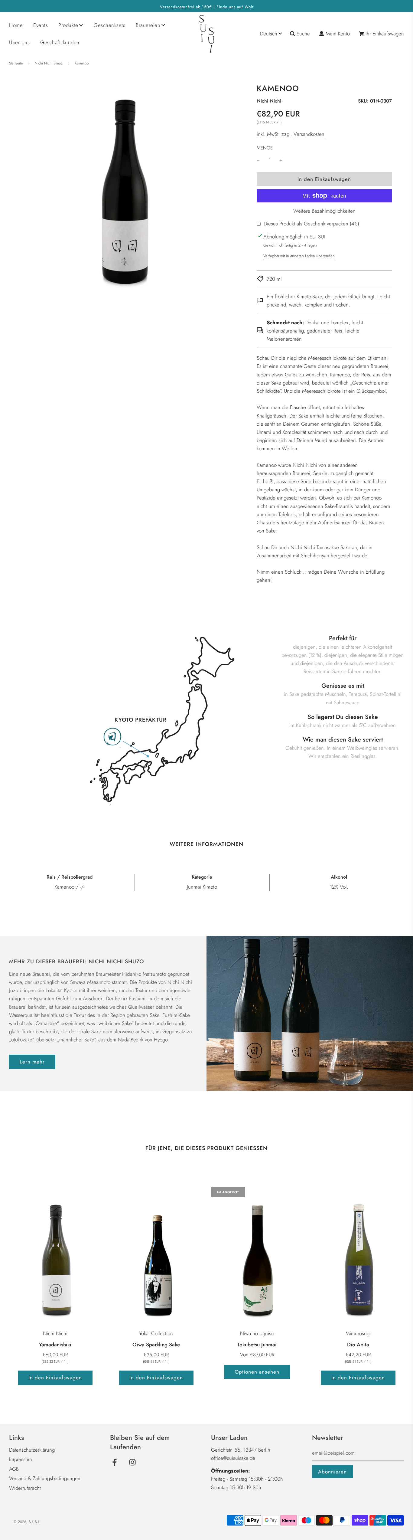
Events (40, 25)
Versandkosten (309, 134)
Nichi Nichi (269, 100)
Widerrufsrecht (25, 1488)
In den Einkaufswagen (55, 1377)
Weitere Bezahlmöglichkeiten (324, 211)
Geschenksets (109, 25)
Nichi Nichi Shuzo (49, 63)
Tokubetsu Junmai (257, 1344)
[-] (258, 160)
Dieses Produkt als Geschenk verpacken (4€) (311, 223)
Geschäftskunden (60, 42)
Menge (265, 148)
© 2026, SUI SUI (27, 1522)
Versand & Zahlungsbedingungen (44, 1478)
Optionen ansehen (257, 1371)
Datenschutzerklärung (32, 1449)
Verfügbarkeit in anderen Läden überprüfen (299, 256)
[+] (280, 160)
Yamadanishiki (55, 1344)
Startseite (16, 63)
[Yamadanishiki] (55, 1256)
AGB (14, 1469)
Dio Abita (358, 1344)
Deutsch (268, 33)
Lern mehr (32, 1061)
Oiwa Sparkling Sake (156, 1344)
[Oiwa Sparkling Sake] (156, 1256)
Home (16, 25)
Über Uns (19, 42)
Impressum (20, 1459)
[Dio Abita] (358, 1256)
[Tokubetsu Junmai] (257, 1256)
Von (257, 1354)
